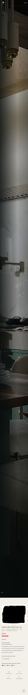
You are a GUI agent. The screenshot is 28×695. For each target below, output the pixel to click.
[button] (6, 659)
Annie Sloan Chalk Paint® (12, 629)
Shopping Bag (19, 678)
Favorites (9, 678)
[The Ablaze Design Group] (5, 3)
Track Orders (19, 673)
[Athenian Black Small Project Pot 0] (14, 614)
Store (3, 629)
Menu (25, 2)
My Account (9, 673)
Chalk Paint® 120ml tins (11, 630)
